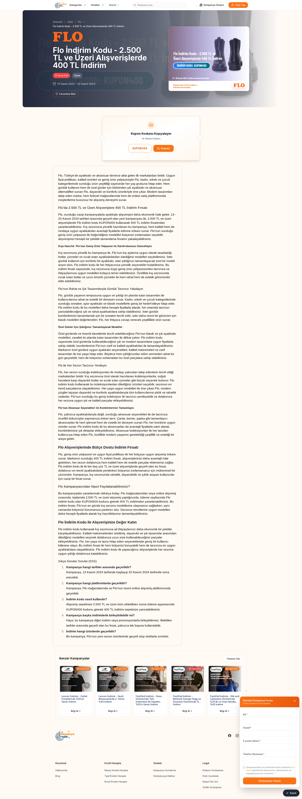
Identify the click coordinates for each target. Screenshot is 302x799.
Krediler (95, 5)
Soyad (247, 727)
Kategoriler (76, 5)
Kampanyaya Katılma (164, 776)
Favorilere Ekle (67, 94)
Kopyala (165, 148)
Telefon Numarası (253, 754)
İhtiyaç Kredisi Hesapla (116, 770)
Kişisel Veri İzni (210, 781)
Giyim (70, 21)
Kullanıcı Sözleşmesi (213, 770)
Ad (245, 714)
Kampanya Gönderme (165, 770)
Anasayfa (57, 21)
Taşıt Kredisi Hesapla (115, 776)
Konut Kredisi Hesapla (115, 781)
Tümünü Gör (233, 658)
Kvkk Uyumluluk (211, 776)
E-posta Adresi (252, 741)
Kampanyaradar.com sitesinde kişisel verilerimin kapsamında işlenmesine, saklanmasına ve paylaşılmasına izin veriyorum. (270, 770)
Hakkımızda (61, 770)
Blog (57, 776)
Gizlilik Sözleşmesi (212, 787)
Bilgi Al (75, 711)
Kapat (293, 793)
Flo (79, 21)
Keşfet (112, 5)
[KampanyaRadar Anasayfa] (60, 5)
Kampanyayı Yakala (270, 780)
